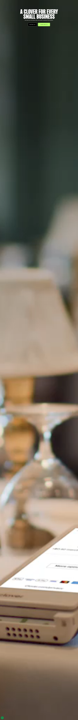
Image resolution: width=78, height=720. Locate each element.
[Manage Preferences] (2, 717)
